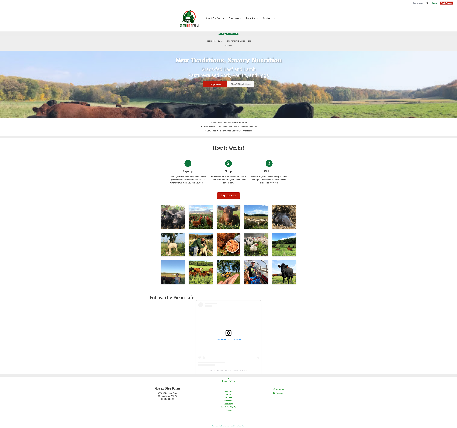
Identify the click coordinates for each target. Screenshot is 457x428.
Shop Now (234, 18)
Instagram (280, 389)
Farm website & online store (221, 426)
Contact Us (269, 18)
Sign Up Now (228, 195)
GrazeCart (241, 426)
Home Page (228, 391)
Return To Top (228, 381)
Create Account (446, 3)
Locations (251, 18)
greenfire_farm (217, 370)
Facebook (279, 393)
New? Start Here (240, 84)
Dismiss (228, 45)
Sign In (434, 3)
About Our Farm (214, 18)
